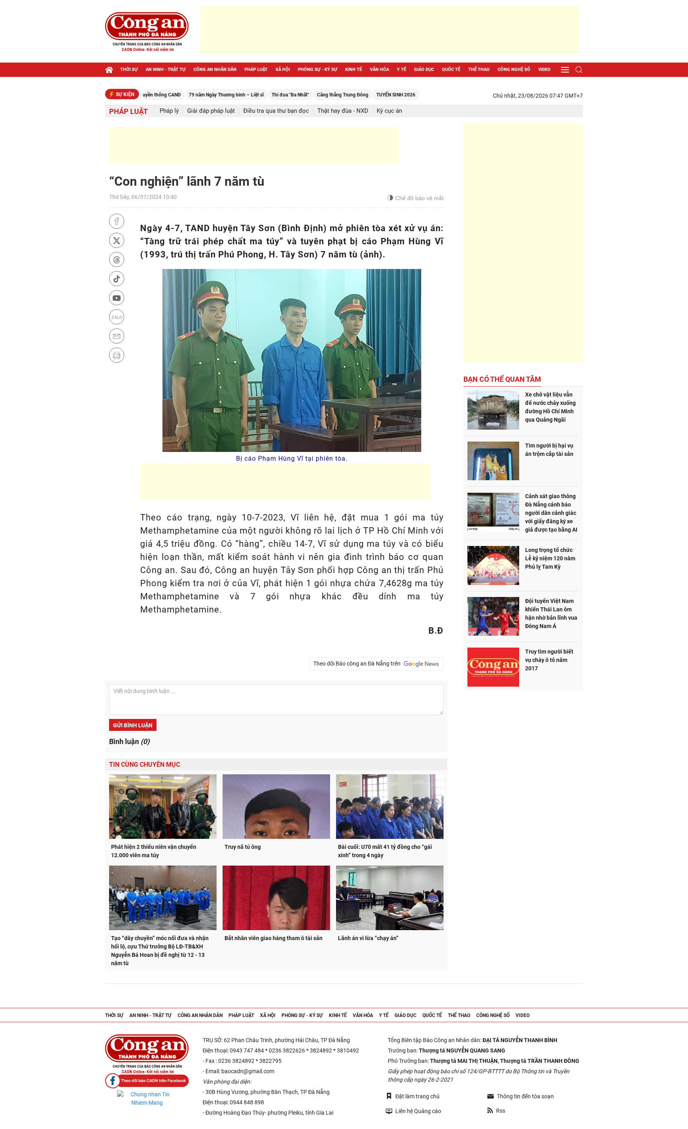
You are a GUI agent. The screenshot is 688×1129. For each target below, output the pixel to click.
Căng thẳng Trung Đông (314, 95)
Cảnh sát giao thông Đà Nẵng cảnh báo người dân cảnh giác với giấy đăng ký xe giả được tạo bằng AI (551, 513)
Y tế (401, 69)
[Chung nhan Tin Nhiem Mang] (147, 1098)
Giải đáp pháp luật (211, 111)
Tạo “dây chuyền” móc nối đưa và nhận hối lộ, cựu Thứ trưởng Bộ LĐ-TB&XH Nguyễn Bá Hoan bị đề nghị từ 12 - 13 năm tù (160, 950)
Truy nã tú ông (243, 847)
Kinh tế (353, 69)
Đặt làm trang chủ (417, 1096)
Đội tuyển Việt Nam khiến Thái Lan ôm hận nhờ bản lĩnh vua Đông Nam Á (551, 613)
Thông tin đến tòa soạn (525, 1096)
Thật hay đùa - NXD (342, 111)
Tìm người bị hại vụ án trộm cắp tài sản (549, 449)
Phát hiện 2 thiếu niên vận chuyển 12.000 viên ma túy (153, 851)
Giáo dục (424, 69)
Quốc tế (451, 69)
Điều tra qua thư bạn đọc (276, 111)
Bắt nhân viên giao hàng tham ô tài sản (273, 938)
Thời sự (129, 69)
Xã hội (283, 69)
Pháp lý (169, 111)
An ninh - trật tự (166, 69)
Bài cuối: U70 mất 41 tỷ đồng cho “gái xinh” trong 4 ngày (385, 851)
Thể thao (479, 69)
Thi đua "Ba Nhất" (261, 95)
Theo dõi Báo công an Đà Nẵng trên (358, 663)
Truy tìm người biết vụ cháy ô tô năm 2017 (549, 660)
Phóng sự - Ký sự (317, 69)
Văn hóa (379, 69)
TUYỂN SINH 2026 (367, 95)
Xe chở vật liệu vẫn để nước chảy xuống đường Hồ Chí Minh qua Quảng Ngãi (550, 407)
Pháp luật (256, 69)
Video (544, 69)
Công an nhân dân (215, 69)
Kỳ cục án (389, 111)
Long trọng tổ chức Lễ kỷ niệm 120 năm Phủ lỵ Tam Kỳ (550, 558)
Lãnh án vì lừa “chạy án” (368, 938)
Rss (500, 1110)
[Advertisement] (390, 30)
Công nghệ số (514, 69)
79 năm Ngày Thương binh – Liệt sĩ (197, 95)
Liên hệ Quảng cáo (418, 1111)
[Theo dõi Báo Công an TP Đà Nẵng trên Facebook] (147, 1081)
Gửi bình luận (132, 725)
